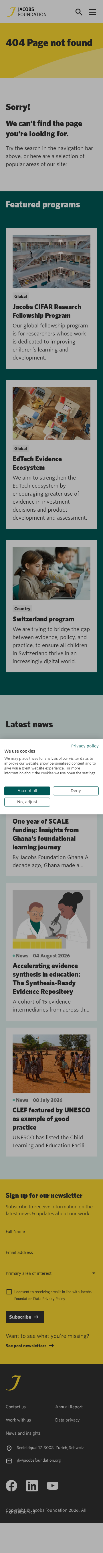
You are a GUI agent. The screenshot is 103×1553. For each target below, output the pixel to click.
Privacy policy (85, 746)
